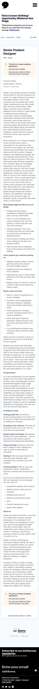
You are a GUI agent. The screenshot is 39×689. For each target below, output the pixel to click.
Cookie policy (24, 636)
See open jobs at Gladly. (17, 69)
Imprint (18, 680)
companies (10, 37)
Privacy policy (15, 636)
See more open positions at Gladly (19, 615)
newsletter (8, 653)
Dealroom (14, 30)
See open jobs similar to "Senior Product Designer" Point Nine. (19, 73)
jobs (2, 37)
